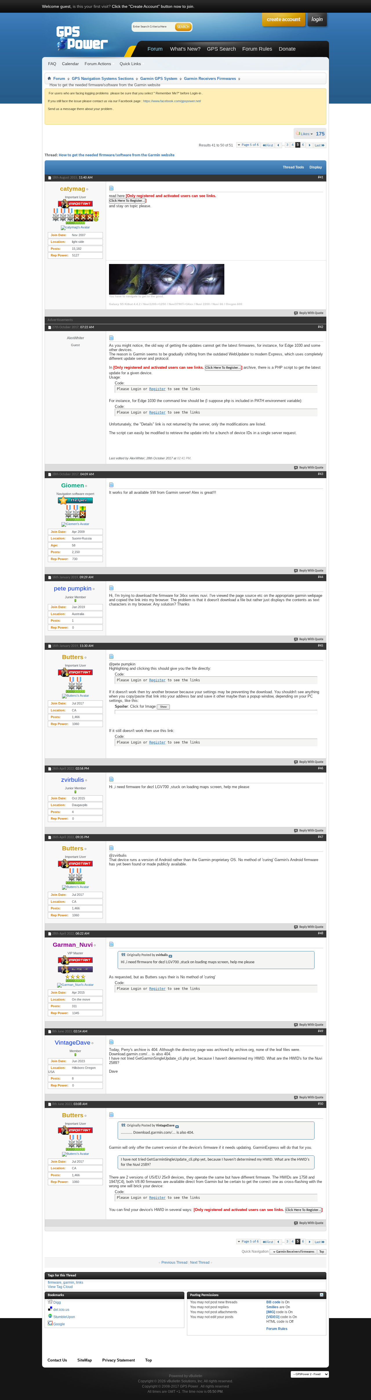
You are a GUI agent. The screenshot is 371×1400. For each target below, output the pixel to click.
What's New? (185, 49)
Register (157, 389)
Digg (57, 1302)
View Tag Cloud (60, 1287)
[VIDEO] (272, 1317)
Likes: (307, 134)
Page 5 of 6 (250, 145)
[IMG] (270, 1312)
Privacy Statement (118, 1360)
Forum (155, 49)
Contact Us (57, 1360)
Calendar (70, 63)
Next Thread (200, 1262)
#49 (320, 1031)
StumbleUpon (64, 1317)
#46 (320, 768)
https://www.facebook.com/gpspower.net (171, 101)
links (79, 1282)
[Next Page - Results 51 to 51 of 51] (309, 145)
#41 (320, 177)
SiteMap (84, 1360)
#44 (320, 577)
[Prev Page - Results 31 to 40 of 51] (278, 145)
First (269, 145)
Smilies (272, 1307)
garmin (68, 1282)
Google (59, 1324)
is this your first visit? (92, 6)
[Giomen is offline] (75, 524)
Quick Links (130, 63)
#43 (320, 474)
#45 (320, 645)
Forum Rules (257, 49)
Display (316, 167)
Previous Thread (174, 1262)
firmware (54, 1282)
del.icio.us (61, 1310)
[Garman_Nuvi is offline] (75, 985)
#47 (320, 837)
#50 (320, 1104)
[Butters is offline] (75, 696)
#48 (320, 933)
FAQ (52, 63)
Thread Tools (293, 167)
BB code (273, 1302)
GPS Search (221, 49)
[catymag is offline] (75, 227)
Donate (287, 49)
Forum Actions (98, 63)
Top (321, 1252)
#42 (320, 327)
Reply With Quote (311, 313)
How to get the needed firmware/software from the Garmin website (116, 155)
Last (318, 145)
